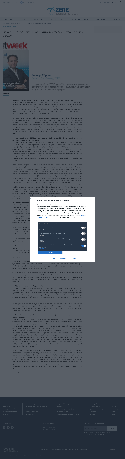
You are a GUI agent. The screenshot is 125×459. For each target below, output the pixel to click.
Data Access (62, 258)
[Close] (92, 200)
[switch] (83, 228)
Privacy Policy (72, 258)
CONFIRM (50, 252)
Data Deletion (53, 258)
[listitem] (62, 224)
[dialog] (62, 229)
